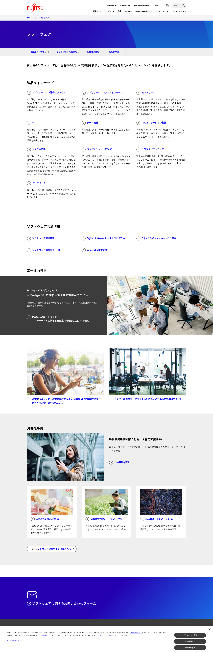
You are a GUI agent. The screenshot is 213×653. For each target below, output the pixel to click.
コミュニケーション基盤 (154, 122)
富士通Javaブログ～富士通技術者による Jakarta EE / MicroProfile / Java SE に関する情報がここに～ (66, 401)
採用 (156, 5)
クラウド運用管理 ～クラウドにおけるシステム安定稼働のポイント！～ (149, 401)
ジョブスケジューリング (99, 149)
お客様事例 (114, 52)
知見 (120, 11)
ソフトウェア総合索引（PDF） (47, 250)
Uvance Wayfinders (143, 11)
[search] (184, 5)
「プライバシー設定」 (103, 635)
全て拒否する (190, 641)
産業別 (95, 11)
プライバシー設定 (190, 635)
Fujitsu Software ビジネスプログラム (106, 238)
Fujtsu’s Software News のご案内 (159, 238)
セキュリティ (148, 92)
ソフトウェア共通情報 (67, 52)
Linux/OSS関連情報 (97, 250)
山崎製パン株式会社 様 (47, 519)
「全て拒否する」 (46, 635)
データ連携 (92, 122)
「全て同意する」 (136, 633)
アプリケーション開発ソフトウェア (50, 92)
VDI (34, 122)
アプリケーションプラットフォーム (105, 92)
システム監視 (39, 149)
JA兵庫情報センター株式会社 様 (106, 519)
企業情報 (110, 5)
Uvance (128, 11)
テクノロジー (160, 11)
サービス (108, 11)
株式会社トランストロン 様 (159, 519)
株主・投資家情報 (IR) (142, 5)
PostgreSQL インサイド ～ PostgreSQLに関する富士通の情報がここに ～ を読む (60, 319)
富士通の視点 (93, 52)
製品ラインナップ (39, 52)
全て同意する (190, 648)
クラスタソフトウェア (153, 149)
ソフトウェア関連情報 (43, 238)
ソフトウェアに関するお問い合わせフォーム (64, 603)
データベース (39, 183)
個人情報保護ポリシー (14, 640)
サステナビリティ (179, 11)
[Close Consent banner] (209, 629)
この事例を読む (122, 462)
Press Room (125, 5)
